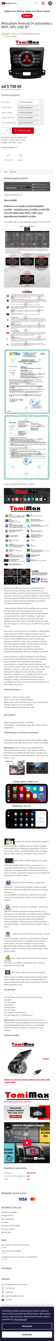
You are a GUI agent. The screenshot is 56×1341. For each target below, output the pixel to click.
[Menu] (50, 3)
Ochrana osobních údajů (10, 1225)
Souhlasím (27, 1334)
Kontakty (4, 1222)
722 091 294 (9, 1288)
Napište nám (6, 1232)
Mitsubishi (31, 1173)
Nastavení (27, 1326)
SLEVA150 (27, 16)
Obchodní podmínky (9, 1212)
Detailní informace (8, 147)
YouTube (8, 1299)
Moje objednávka (8, 1219)
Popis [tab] (6, 172)
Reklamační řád (7, 1215)
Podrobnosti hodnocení (30, 34)
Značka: (10, 36)
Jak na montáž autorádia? (11, 1251)
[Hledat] (36, 3)
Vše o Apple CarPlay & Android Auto (15, 1245)
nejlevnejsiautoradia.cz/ (14, 1296)
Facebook (9, 1292)
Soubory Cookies (8, 1229)
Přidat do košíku (24, 130)
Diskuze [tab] (13, 172)
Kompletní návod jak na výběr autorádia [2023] (19, 1257)
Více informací (20, 1319)
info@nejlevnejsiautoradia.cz (16, 1284)
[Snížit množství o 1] (10, 132)
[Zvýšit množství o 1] (10, 129)
